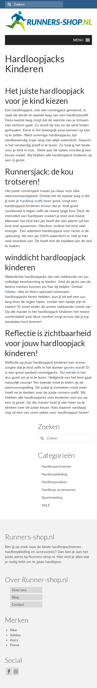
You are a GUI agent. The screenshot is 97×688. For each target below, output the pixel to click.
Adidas (10, 292)
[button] (78, 40)
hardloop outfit (31, 201)
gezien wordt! (74, 367)
